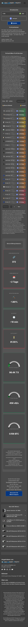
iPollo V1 (7, 179)
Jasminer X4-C (9, 171)
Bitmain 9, (8, 126)
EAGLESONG (6, 619)
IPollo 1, (7, 145)
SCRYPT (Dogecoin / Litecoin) (17, 618)
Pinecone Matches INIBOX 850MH (16, 526)
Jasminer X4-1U (9, 168)
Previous (6, 206)
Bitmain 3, (8, 187)
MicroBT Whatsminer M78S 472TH (16, 541)
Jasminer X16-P (9, 130)
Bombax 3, (8, 137)
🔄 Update (14, 23)
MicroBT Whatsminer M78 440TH (15, 546)
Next (19, 206)
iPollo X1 (7, 194)
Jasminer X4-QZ (10, 160)
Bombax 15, (8, 115)
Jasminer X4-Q (9, 164)
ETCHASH (17, 619)
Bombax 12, (8, 118)
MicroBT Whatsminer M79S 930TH (16, 531)
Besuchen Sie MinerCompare (14, 493)
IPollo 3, (7, 134)
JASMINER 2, (9, 141)
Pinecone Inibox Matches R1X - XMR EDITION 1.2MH (15, 515)
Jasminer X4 (8, 156)
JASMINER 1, (9, 152)
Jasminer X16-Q (9, 149)
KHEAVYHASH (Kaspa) (18, 620)
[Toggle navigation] (25, 2)
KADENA (22, 619)
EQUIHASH (12, 619)
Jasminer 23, (9, 111)
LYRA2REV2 (10, 620)
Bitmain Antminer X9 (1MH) (13, 510)
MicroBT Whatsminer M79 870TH (15, 536)
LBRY (6, 620)
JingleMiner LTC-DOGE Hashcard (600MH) (15, 520)
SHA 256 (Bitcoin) (7, 618)
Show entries (7, 101)
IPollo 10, (8, 122)
